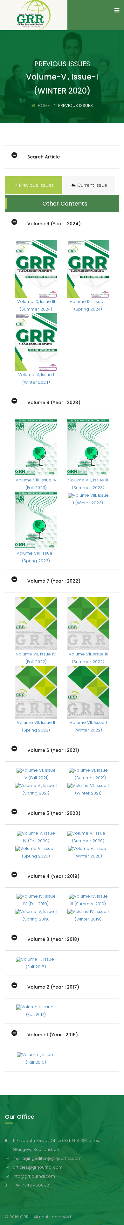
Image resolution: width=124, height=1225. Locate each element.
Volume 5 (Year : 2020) (53, 813)
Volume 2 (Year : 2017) (53, 987)
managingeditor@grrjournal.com (47, 1158)
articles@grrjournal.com (38, 1167)
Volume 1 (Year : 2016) (52, 1035)
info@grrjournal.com (34, 1176)
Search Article (43, 157)
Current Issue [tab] (91, 185)
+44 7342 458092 (31, 1185)
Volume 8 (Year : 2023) (53, 402)
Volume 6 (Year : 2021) (53, 750)
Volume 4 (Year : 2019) (53, 876)
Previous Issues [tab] (36, 185)
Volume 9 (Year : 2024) (54, 223)
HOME (44, 105)
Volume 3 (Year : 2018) (53, 939)
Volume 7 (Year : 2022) (53, 581)
